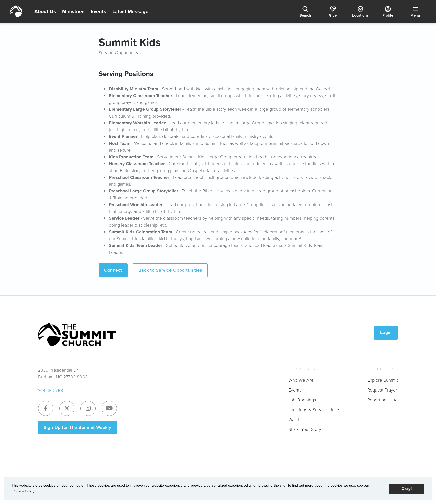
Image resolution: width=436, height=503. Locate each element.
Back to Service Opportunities (170, 270)
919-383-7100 (51, 390)
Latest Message (130, 11)
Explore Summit (382, 380)
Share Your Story (304, 429)
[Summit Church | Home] (16, 11)
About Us (45, 11)
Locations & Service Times (314, 409)
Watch (294, 419)
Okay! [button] (407, 489)
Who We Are (300, 380)
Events (98, 11)
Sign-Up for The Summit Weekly (77, 427)
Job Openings (302, 400)
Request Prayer (382, 390)
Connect (113, 270)
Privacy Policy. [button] (23, 491)
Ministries (73, 11)
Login (386, 332)
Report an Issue (382, 400)
